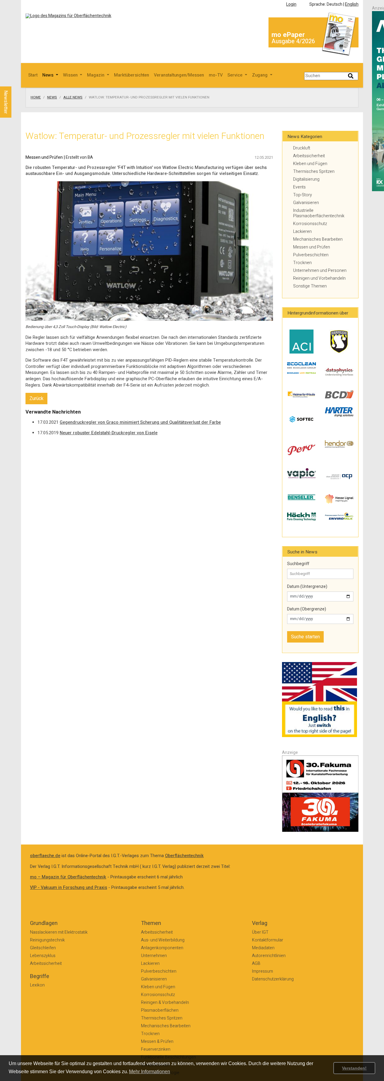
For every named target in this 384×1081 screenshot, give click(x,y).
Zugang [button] (260, 75)
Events (299, 187)
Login (291, 4)
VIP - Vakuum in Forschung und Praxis (68, 887)
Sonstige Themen (310, 286)
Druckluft (301, 148)
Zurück (36, 398)
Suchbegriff (298, 564)
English (351, 4)
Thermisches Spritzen (313, 171)
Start (33, 75)
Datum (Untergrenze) (307, 587)
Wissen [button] (71, 75)
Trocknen (302, 263)
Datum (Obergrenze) (306, 609)
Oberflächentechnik (184, 856)
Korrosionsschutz (310, 224)
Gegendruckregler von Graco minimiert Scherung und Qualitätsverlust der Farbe (140, 422)
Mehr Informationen (149, 1071)
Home (36, 97)
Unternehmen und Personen (319, 270)
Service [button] (235, 75)
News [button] (48, 75)
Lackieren (302, 231)
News (52, 97)
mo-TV (216, 75)
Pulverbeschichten (310, 255)
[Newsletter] (15, 80)
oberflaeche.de (45, 856)
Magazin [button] (96, 75)
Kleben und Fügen (310, 164)
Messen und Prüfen (311, 247)
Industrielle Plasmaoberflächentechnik (318, 213)
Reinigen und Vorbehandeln (319, 278)
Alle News (72, 97)
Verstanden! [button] (354, 1068)
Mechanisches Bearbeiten (318, 239)
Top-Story (302, 195)
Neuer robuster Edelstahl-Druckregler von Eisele (109, 433)
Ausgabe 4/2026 (293, 41)
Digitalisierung (306, 179)
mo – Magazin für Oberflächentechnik (68, 877)
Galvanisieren (306, 203)
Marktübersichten (131, 75)
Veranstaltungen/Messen (179, 75)
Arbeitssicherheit (309, 156)
